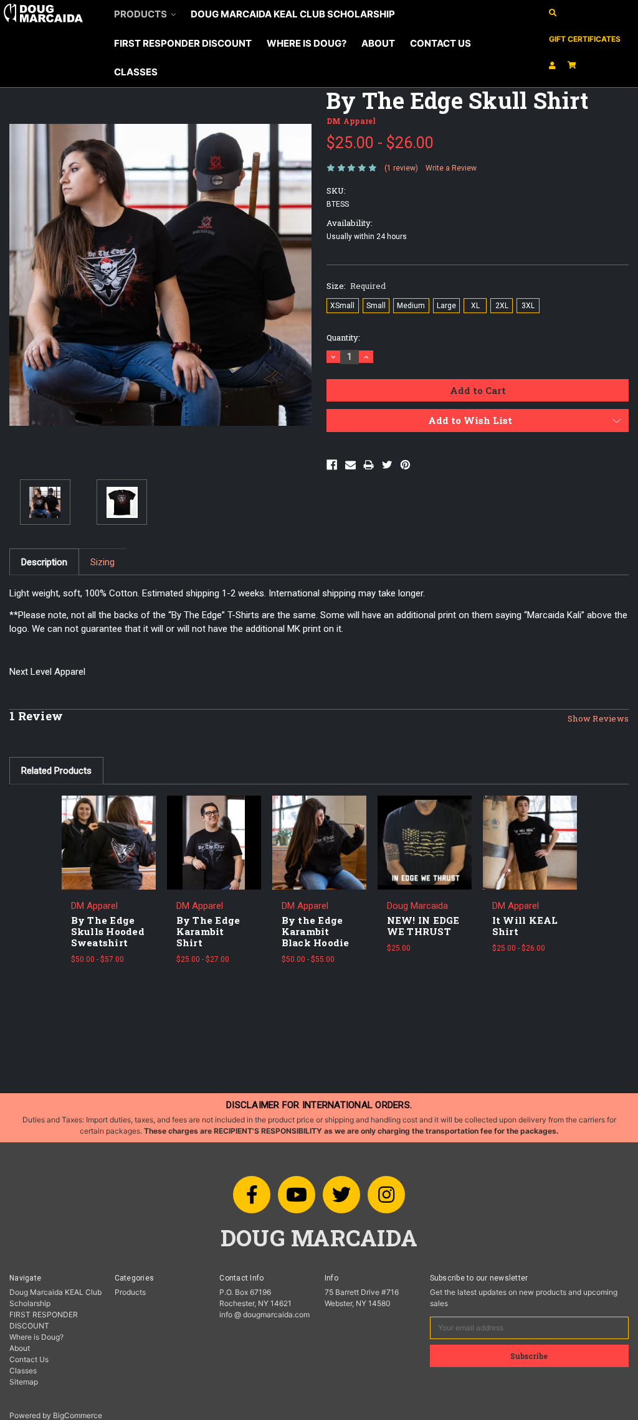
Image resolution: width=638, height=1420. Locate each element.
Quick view (108, 829)
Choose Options (108, 852)
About (378, 43)
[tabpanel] (108, 885)
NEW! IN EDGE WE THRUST (423, 926)
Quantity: (343, 337)
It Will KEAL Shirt (525, 926)
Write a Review (451, 168)
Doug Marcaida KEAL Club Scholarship (293, 14)
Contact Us (440, 43)
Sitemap (23, 1381)
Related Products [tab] (56, 770)
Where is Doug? (306, 43)
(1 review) (401, 168)
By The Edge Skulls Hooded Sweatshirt (108, 931)
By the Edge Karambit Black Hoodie (316, 931)
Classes (136, 72)
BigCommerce (77, 1415)
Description (44, 562)
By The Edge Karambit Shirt (208, 931)
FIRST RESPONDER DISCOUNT (183, 43)
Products (141, 14)
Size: (356, 285)
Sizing (102, 562)
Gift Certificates (585, 39)
